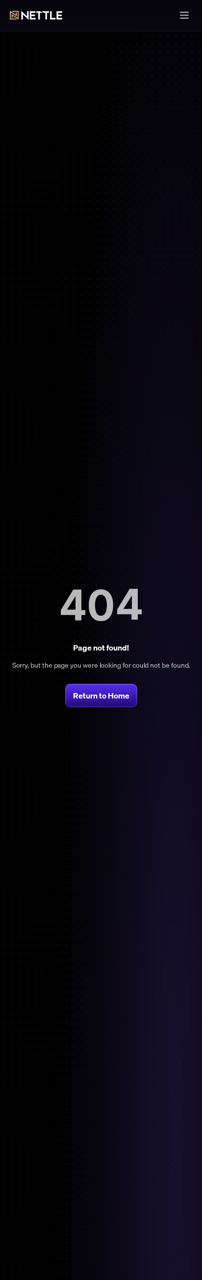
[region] (101, 606)
